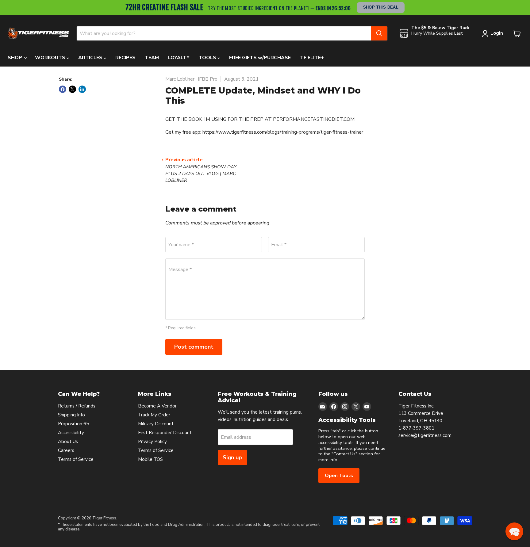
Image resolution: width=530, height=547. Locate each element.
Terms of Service (76, 459)
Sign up (232, 457)
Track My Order (154, 415)
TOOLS (208, 57)
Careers (66, 450)
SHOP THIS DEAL (381, 7)
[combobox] (224, 33)
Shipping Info (71, 415)
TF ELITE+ (312, 57)
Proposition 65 (73, 424)
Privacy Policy (152, 441)
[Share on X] (72, 89)
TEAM (152, 57)
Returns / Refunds (76, 406)
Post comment (193, 346)
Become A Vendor (157, 406)
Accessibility (71, 433)
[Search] (379, 33)
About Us (68, 441)
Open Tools (339, 475)
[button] (514, 531)
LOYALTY (179, 57)
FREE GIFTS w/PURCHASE (260, 57)
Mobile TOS (150, 459)
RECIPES (125, 57)
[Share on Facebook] (62, 89)
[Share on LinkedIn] (82, 89)
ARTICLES (91, 57)
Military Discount (156, 424)
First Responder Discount (165, 433)
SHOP (15, 57)
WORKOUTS (51, 57)
